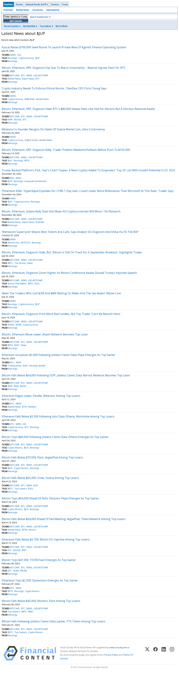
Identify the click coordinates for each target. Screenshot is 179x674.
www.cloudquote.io (119, 647)
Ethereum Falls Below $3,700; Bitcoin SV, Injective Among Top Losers (46, 539)
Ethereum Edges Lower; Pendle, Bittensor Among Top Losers (41, 396)
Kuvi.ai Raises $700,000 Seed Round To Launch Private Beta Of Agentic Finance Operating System (64, 47)
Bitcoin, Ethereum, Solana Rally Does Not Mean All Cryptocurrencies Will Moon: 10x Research (61, 211)
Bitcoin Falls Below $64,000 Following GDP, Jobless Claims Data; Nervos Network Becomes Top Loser (66, 375)
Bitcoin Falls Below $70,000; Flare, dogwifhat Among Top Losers (42, 457)
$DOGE (17, 119)
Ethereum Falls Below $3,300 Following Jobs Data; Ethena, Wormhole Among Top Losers (58, 416)
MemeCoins (13, 242)
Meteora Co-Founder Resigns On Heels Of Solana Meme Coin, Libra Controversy (53, 129)
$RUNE (23, 570)
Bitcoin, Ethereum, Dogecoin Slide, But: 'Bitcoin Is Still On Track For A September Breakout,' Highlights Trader (72, 252)
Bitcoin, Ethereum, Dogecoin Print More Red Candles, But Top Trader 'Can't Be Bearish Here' (61, 314)
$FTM (24, 529)
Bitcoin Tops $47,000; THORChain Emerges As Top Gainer (39, 560)
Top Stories (20, 263)
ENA (12, 178)
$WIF (10, 386)
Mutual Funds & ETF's (37, 4)
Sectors (55, 4)
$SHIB (18, 324)
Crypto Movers (15, 447)
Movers (32, 529)
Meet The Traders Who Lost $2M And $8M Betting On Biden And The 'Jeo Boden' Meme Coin (61, 293)
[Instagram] (172, 653)
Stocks (19, 4)
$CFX (24, 406)
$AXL (25, 365)
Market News (22, 9)
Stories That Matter (17, 283)
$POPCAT (25, 242)
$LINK (16, 570)
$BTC (10, 263)
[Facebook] (155, 653)
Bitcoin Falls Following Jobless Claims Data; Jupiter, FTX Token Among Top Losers (53, 621)
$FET (24, 550)
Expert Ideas (28, 78)
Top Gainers (21, 488)
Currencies (37, 9)
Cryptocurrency (26, 58)
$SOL (37, 283)
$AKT (16, 345)
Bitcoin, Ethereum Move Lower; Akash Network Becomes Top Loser (45, 334)
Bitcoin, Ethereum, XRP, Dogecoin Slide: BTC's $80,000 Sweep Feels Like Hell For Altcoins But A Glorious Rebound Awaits (78, 109)
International (52, 9)
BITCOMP (14, 75)
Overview (8, 9)
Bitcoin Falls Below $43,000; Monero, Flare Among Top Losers (41, 601)
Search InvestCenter (39, 17)
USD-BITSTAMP (40, 75)
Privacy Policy (111, 654)
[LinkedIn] (163, 653)
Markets (8, 4)
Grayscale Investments (35, 181)
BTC (23, 75)
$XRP (10, 119)
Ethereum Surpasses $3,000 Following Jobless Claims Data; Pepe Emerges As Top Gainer (58, 355)
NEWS (13, 54)
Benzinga (12, 58)
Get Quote (16, 20)
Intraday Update (37, 365)
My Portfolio (62, 26)
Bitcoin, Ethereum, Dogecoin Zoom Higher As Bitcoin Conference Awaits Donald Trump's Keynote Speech (69, 273)
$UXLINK (40, 222)
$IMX (16, 386)
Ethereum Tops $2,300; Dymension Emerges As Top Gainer (40, 580)
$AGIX (23, 386)
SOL (19, 54)
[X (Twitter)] (147, 653)
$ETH (26, 160)
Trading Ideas (14, 365)
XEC (24, 424)
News (30, 263)
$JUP (37, 58)
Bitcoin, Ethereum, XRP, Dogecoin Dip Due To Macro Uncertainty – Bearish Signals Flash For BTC (64, 68)
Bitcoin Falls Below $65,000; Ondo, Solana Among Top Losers (40, 478)
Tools (65, 4)
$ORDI (11, 324)
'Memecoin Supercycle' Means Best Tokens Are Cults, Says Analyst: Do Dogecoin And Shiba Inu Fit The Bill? (70, 232)
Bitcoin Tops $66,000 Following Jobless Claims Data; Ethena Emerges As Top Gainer (55, 437)
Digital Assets (31, 140)
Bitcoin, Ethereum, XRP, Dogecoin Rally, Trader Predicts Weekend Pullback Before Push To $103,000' (66, 150)
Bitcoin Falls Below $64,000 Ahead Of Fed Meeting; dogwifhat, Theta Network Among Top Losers (64, 519)
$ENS (30, 611)
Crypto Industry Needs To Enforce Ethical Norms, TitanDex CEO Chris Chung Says (54, 88)
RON (35, 485)
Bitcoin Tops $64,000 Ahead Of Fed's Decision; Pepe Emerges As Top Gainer (50, 498)
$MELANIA (30, 99)
